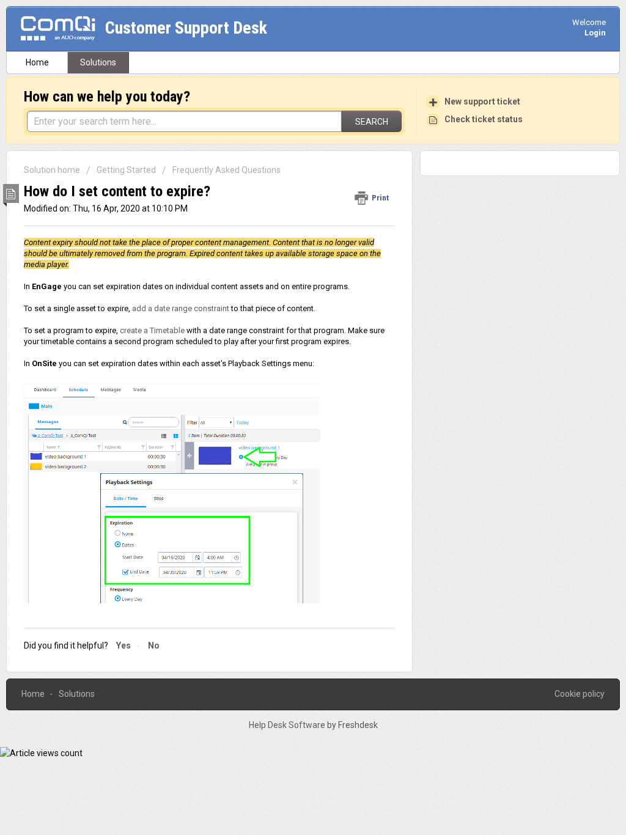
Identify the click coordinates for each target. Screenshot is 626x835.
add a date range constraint (180, 308)
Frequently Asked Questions (226, 170)
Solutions (98, 62)
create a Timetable (152, 330)
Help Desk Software (288, 725)
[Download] (290, 260)
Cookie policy (579, 694)
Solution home (53, 170)
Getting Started (126, 170)
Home (37, 62)
